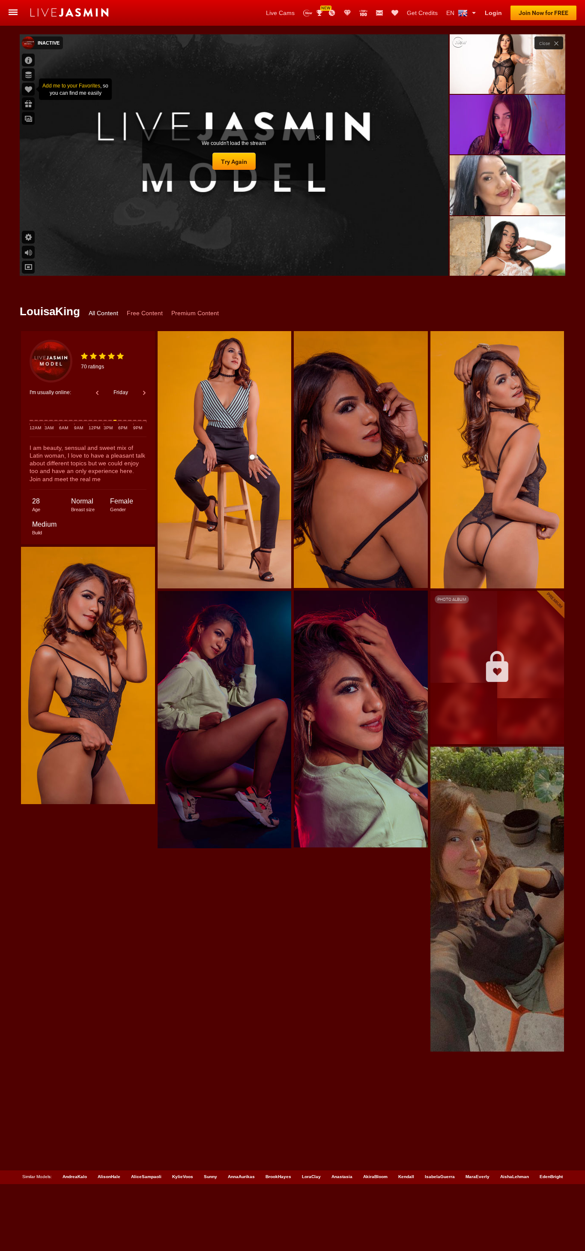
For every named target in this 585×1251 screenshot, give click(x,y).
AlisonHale (109, 1176)
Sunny (210, 1176)
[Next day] (144, 393)
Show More (507, 261)
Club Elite (347, 12)
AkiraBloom (375, 1176)
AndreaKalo (75, 1176)
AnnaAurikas (241, 1176)
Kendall (406, 1176)
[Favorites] (394, 12)
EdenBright (551, 1176)
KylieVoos (182, 1176)
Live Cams (280, 12)
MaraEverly (477, 1176)
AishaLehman (514, 1176)
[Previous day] (97, 393)
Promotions (331, 12)
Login (493, 12)
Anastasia (341, 1176)
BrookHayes (278, 1176)
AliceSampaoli (146, 1176)
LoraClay (311, 1176)
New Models (307, 13)
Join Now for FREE (543, 12)
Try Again (234, 161)
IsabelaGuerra (440, 1176)
